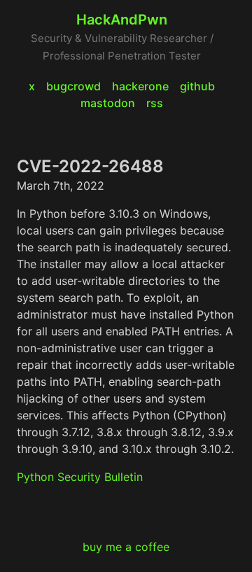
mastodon (107, 103)
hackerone (140, 86)
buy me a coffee (126, 547)
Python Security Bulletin (80, 477)
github (197, 86)
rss (154, 103)
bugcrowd (73, 86)
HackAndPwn (121, 19)
